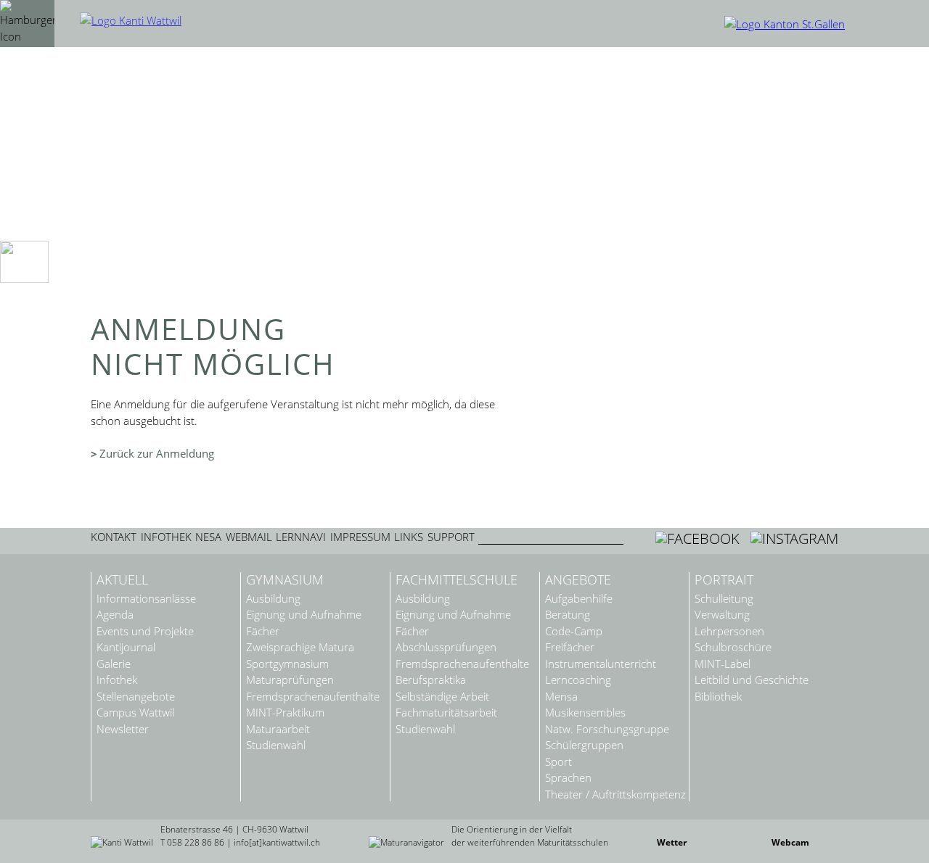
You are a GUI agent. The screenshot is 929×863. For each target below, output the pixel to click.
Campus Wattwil (135, 712)
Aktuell (122, 580)
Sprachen (568, 778)
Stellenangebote (136, 696)
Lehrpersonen (729, 631)
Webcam (790, 842)
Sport (558, 762)
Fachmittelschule (456, 580)
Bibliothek (718, 696)
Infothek (166, 537)
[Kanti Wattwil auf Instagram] (794, 538)
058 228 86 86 (195, 842)
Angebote (578, 580)
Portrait (724, 580)
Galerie (114, 664)
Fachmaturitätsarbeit (446, 712)
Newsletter (123, 729)
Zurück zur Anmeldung (156, 453)
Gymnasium (285, 580)
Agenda (115, 615)
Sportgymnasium (287, 664)
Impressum (360, 537)
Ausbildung (273, 599)
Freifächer (569, 647)
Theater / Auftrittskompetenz (615, 794)
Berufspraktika (431, 680)
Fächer (262, 631)
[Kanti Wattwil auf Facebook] (699, 538)
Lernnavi (301, 537)
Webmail (249, 537)
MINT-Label (722, 664)
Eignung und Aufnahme (303, 615)
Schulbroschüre (733, 647)
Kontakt (113, 537)
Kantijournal (126, 647)
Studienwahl (276, 745)
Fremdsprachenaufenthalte (313, 696)
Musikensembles (585, 712)
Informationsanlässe (146, 599)
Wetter (672, 842)
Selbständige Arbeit (442, 696)
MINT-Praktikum (285, 712)
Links (408, 537)
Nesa (208, 537)
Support (451, 537)
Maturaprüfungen (290, 680)
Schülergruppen (584, 745)
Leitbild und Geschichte (752, 680)
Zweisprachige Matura (300, 647)
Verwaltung (722, 615)
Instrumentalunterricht (600, 664)
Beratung (567, 615)
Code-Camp (573, 631)
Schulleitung (724, 599)
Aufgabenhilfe (579, 599)
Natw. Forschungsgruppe (607, 729)
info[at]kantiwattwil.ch (277, 842)
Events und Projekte (145, 631)
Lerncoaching (578, 680)
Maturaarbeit (278, 729)
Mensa (561, 696)
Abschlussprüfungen (446, 647)
